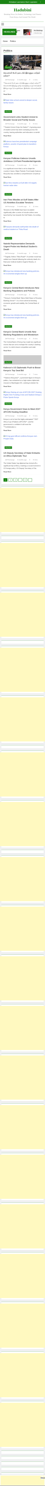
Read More (7, 94)
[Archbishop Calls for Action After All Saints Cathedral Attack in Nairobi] (24, 33)
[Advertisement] (22, 510)
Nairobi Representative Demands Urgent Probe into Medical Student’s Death (20, 246)
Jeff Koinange (10, 80)
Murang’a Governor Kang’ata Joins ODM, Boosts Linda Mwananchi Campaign (19, 2)
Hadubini (22, 10)
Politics (8, 67)
